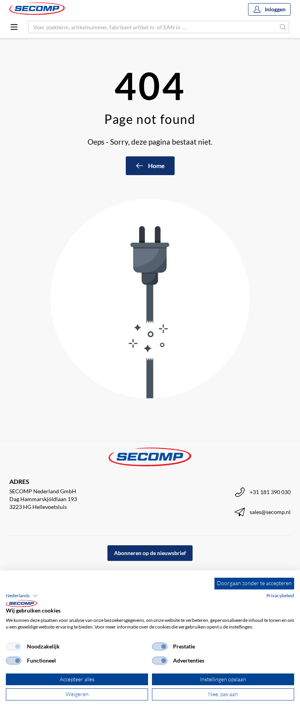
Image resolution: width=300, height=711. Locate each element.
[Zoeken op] (283, 27)
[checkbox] (13, 646)
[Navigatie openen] (14, 27)
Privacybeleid (280, 595)
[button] (22, 595)
